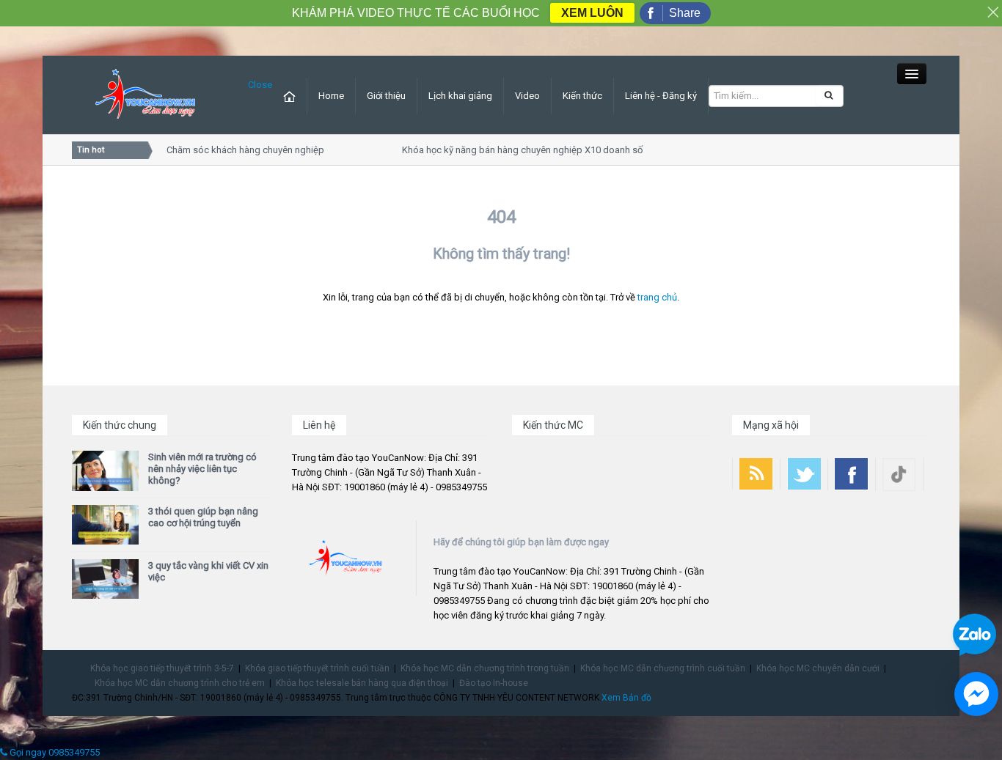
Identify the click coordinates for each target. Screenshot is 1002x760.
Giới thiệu (386, 95)
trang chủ (657, 297)
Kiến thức (582, 95)
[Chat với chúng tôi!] (976, 694)
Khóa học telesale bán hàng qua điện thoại (362, 683)
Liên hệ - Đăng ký (661, 95)
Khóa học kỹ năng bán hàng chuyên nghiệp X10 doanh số (516, 149)
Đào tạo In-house (493, 683)
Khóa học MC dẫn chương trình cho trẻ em (180, 683)
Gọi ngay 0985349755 (53, 752)
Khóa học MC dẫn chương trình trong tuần (485, 668)
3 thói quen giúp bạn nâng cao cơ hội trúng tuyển (203, 517)
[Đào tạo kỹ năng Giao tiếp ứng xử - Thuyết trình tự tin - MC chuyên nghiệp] (145, 94)
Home (331, 95)
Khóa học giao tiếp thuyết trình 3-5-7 (162, 668)
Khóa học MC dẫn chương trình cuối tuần (662, 668)
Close (260, 84)
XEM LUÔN (592, 13)
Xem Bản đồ (626, 698)
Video (527, 95)
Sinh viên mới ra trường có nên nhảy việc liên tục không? (202, 468)
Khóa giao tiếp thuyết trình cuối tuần (317, 668)
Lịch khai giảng (460, 95)
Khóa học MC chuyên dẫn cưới (818, 668)
